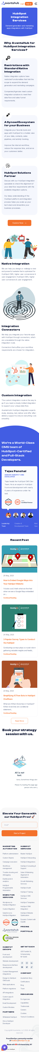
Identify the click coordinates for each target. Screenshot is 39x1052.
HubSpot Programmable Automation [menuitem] (8, 887)
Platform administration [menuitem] (10, 854)
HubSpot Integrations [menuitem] (28, 862)
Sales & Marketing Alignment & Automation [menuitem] (27, 874)
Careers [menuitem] (23, 1010)
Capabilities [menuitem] (25, 1003)
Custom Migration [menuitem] (9, 909)
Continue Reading (9, 598)
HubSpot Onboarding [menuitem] (28, 858)
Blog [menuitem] (22, 985)
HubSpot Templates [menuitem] (28, 902)
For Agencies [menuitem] (25, 999)
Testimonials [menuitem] (25, 1006)
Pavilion (14, 1040)
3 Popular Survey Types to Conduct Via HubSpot (19, 641)
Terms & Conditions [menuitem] (27, 1017)
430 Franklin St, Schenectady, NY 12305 (26, 954)
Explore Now (18, 223)
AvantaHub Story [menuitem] (26, 978)
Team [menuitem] (22, 988)
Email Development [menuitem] (9, 1003)
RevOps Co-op (24, 1040)
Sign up (28, 4)
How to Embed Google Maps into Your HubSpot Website (17, 582)
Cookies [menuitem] (23, 1013)
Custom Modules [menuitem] (8, 1007)
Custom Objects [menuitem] (8, 858)
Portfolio (26, 931)
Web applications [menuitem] (9, 984)
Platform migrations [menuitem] (9, 988)
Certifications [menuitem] (25, 982)
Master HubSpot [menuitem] (26, 854)
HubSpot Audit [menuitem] (26, 888)
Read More (19, 721)
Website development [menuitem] (10, 961)
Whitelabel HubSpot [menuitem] (10, 1017)
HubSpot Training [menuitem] (27, 892)
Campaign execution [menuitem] (10, 862)
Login (22, 4)
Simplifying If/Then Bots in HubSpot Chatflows (19, 697)
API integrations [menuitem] (8, 993)
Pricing (25, 927)
